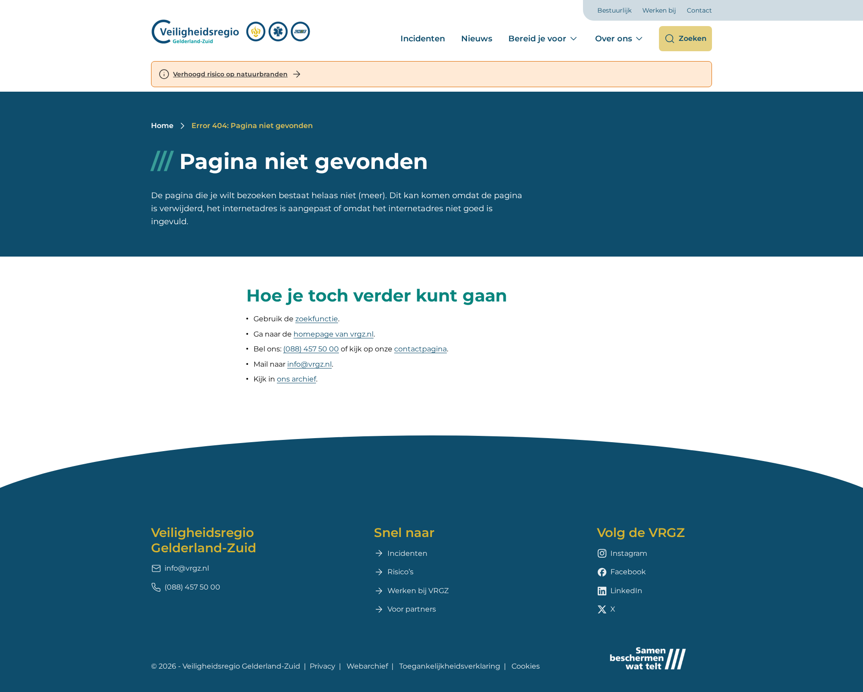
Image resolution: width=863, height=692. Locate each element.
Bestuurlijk (614, 10)
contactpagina (420, 349)
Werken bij (659, 10)
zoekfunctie (316, 319)
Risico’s (400, 572)
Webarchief (367, 666)
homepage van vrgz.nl (334, 334)
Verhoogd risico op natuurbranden (230, 74)
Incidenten (422, 39)
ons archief (296, 379)
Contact (699, 10)
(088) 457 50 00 (311, 349)
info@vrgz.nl (309, 364)
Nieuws (476, 39)
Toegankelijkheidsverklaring (449, 666)
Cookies (526, 666)
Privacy (322, 666)
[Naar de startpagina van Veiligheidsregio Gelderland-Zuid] (231, 31)
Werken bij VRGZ (418, 590)
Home (162, 125)
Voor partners (411, 609)
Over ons (613, 39)
